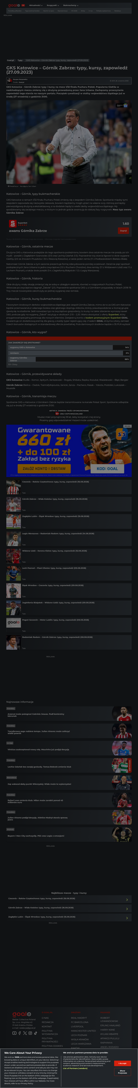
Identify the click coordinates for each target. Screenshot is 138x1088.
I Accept (122, 1063)
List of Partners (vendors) (75, 1068)
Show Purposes (122, 1072)
